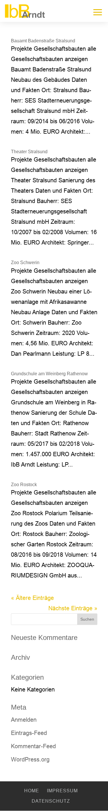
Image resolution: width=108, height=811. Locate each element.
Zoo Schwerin (25, 262)
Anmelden (24, 720)
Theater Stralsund (29, 151)
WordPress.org (30, 759)
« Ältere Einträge (32, 598)
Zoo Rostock (24, 484)
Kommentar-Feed (33, 746)
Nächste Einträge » (72, 608)
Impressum (62, 790)
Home (31, 790)
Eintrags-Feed (29, 733)
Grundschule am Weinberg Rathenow (49, 373)
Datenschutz (51, 801)
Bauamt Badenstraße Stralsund (43, 40)
